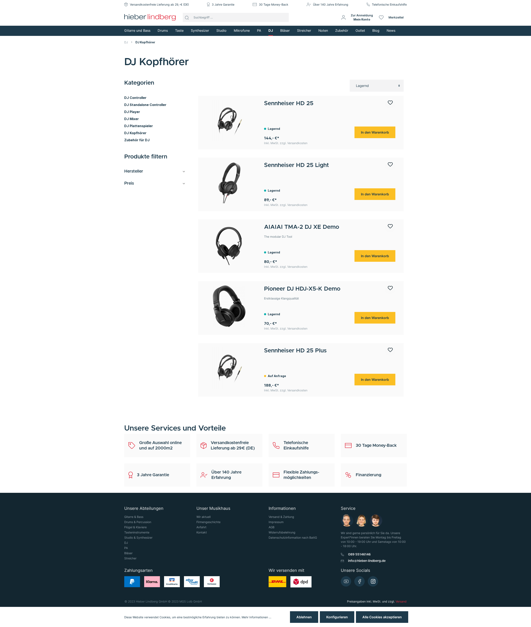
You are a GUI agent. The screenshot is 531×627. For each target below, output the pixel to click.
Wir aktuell (203, 517)
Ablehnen (304, 617)
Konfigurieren (337, 617)
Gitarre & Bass (133, 517)
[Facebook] (359, 581)
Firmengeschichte (208, 522)
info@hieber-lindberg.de (367, 560)
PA (126, 548)
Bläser (128, 553)
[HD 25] (229, 120)
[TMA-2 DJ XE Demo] (229, 244)
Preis (129, 183)
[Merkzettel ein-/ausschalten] (390, 104)
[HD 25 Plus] (229, 368)
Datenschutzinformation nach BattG (293, 537)
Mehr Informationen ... (256, 617)
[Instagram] (373, 581)
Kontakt (201, 532)
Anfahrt (201, 527)
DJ (126, 542)
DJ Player (132, 112)
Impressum (276, 522)
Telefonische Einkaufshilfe (389, 4)
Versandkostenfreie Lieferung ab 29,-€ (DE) (159, 4)
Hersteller (133, 171)
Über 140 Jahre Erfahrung (330, 4)
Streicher (130, 558)
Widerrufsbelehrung (282, 532)
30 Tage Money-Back (273, 4)
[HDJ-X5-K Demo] (229, 306)
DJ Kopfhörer (135, 133)
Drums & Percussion (137, 522)
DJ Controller (135, 98)
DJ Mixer (131, 119)
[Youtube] (346, 581)
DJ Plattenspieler (138, 126)
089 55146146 (359, 554)
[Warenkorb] (408, 17)
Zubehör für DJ (137, 140)
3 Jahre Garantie (223, 4)
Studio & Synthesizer (138, 537)
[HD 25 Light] (229, 182)
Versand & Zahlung (281, 517)
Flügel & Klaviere (135, 527)
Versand (401, 601)
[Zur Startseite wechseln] (150, 17)
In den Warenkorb (375, 132)
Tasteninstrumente (136, 532)
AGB (271, 527)
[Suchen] (187, 17)
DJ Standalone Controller (145, 105)
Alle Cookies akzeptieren (382, 617)
